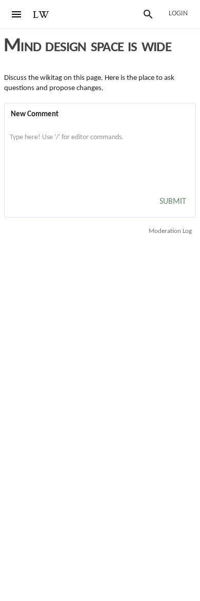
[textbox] (100, 148)
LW (41, 15)
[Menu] (16, 14)
